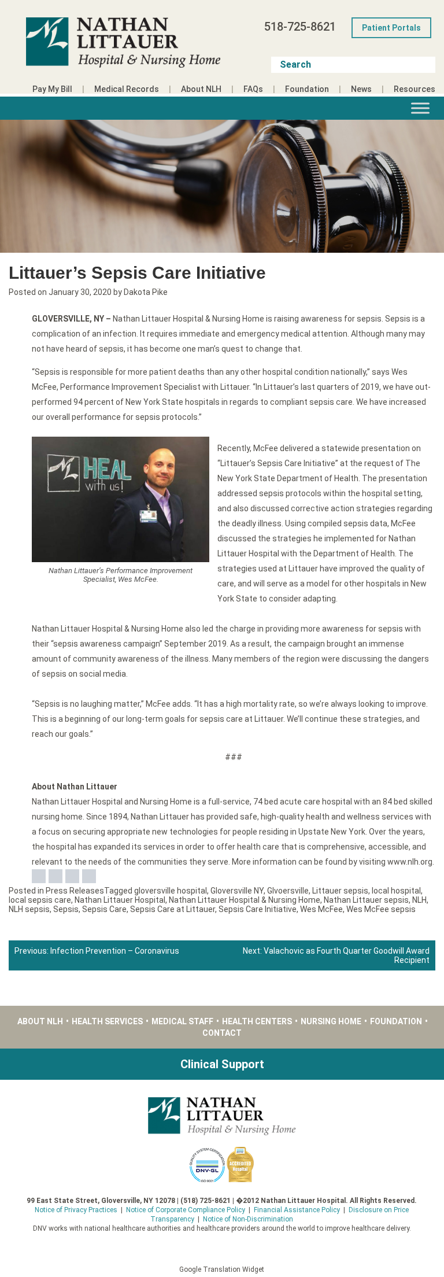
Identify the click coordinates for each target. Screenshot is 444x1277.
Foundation (307, 89)
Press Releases (75, 890)
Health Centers (257, 1021)
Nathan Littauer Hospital (120, 900)
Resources (414, 89)
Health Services (107, 1021)
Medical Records (126, 89)
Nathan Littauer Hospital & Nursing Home (244, 900)
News (361, 89)
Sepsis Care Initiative (258, 909)
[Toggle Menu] (420, 107)
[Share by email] (89, 876)
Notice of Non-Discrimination (248, 1219)
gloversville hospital (170, 890)
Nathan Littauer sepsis (366, 900)
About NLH (201, 89)
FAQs (253, 89)
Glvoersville (288, 890)
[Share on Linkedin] (72, 876)
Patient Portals (391, 27)
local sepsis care (40, 900)
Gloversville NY (237, 890)
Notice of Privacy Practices (76, 1210)
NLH (419, 900)
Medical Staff (182, 1021)
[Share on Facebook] (39, 876)
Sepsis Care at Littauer (172, 909)
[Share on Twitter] (55, 876)
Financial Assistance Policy (297, 1210)
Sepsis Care (104, 909)
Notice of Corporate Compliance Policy (185, 1210)
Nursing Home (331, 1021)
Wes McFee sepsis (381, 909)
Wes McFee (321, 909)
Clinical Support (222, 1064)
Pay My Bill (52, 89)
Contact (222, 1033)
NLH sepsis (29, 909)
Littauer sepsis (340, 890)
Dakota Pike (146, 292)
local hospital (396, 890)
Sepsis (66, 909)
